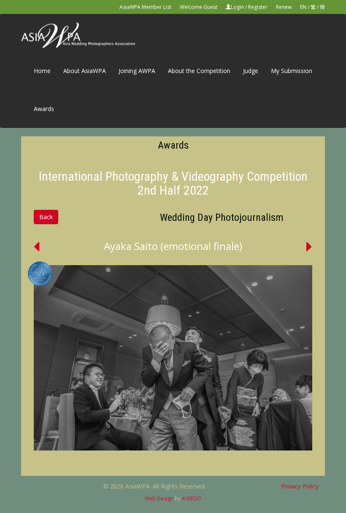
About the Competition (199, 71)
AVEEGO (191, 498)
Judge (250, 71)
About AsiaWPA (84, 71)
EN (303, 7)
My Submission (291, 71)
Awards (44, 109)
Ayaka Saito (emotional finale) (173, 246)
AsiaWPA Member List (145, 7)
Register (258, 7)
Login (237, 7)
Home (42, 71)
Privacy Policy (300, 486)
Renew (284, 7)
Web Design (159, 498)
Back (46, 217)
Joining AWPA (137, 71)
